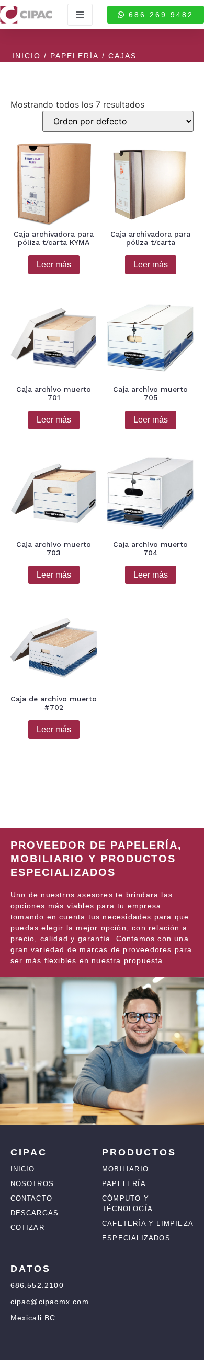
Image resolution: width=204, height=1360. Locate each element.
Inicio (26, 56)
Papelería (74, 56)
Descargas (34, 1213)
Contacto (31, 1198)
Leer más (54, 264)
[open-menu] (80, 15)
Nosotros (32, 1184)
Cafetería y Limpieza (148, 1223)
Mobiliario (125, 1169)
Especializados (136, 1238)
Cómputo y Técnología (127, 1203)
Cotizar (27, 1228)
